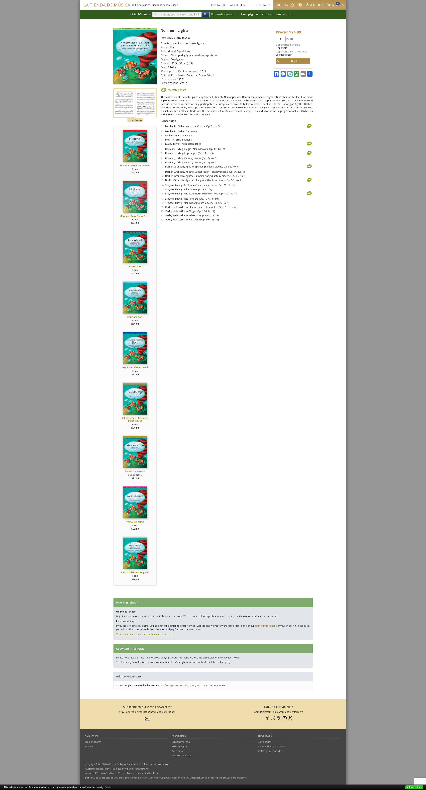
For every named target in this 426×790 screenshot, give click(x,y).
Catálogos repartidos (270, 751)
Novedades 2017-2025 (271, 746)
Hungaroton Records (177, 685)
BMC (192, 685)
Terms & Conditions (106, 773)
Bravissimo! (135, 266)
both (291, 14)
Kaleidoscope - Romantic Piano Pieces (135, 419)
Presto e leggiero (134, 521)
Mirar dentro (135, 120)
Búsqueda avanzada (223, 14)
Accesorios (178, 751)
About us (89, 773)
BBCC (200, 685)
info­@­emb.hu (142, 768)
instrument (280, 14)
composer (266, 14)
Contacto (91, 736)
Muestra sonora (177, 89)
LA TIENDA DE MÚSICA (107, 5)
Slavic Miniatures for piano (135, 572)
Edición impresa (181, 741)
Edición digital (179, 746)
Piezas (289, 38)
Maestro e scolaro (135, 471)
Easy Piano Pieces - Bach (135, 367)
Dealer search (93, 741)
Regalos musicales (182, 755)
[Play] (163, 90)
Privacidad (91, 746)
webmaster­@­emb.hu (147, 773)
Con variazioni (135, 316)
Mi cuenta (316, 4)
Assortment (180, 736)
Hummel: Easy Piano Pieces (135, 165)
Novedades (265, 736)
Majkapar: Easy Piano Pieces (135, 216)
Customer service (94, 768)
